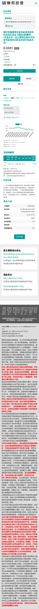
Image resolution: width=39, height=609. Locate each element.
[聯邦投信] (13, 3)
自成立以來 (8, 101)
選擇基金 (8, 18)
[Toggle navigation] (36, 3)
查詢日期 (6, 105)
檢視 (4, 95)
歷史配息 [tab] (28, 78)
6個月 (18, 98)
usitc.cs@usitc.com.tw (15, 326)
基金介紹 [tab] (11, 78)
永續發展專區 (35, 310)
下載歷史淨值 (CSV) (12, 117)
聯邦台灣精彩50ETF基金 (13, 278)
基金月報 (10, 26)
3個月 (13, 98)
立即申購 (19, 71)
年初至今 (6, 98)
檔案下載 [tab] (20, 84)
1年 (22, 98)
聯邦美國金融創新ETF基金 (13, 286)
